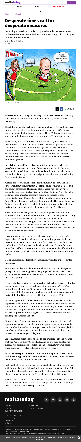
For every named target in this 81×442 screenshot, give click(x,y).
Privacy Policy (10, 418)
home (19, 7)
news (37, 7)
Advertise (33, 405)
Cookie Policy (9, 420)
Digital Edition (36, 408)
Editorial (15, 11)
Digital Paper (58, 7)
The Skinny (48, 11)
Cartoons (30, 11)
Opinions (8, 11)
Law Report (39, 11)
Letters (23, 11)
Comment (8, 14)
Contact (9, 408)
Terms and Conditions (13, 415)
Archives (8, 423)
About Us (9, 405)
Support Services (13, 411)
